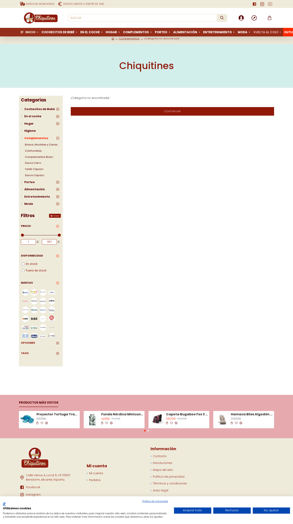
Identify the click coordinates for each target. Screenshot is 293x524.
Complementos (129, 38)
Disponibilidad (32, 256)
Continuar (172, 111)
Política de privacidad (155, 501)
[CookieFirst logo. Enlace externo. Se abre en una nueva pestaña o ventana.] (4, 504)
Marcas (27, 283)
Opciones (28, 343)
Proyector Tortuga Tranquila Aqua (57, 414)
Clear (56, 215)
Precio (26, 226)
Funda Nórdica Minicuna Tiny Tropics (122, 414)
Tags (25, 353)
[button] (145, 430)
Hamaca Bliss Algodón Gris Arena (252, 414)
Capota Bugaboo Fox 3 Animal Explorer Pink (187, 414)
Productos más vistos (38, 403)
